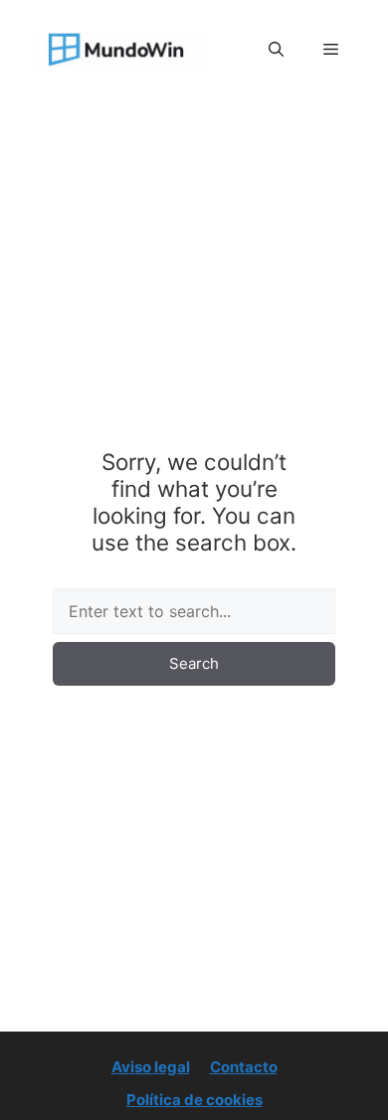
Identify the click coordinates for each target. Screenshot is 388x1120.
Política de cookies (194, 1099)
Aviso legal (150, 1066)
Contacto (244, 1066)
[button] (276, 50)
